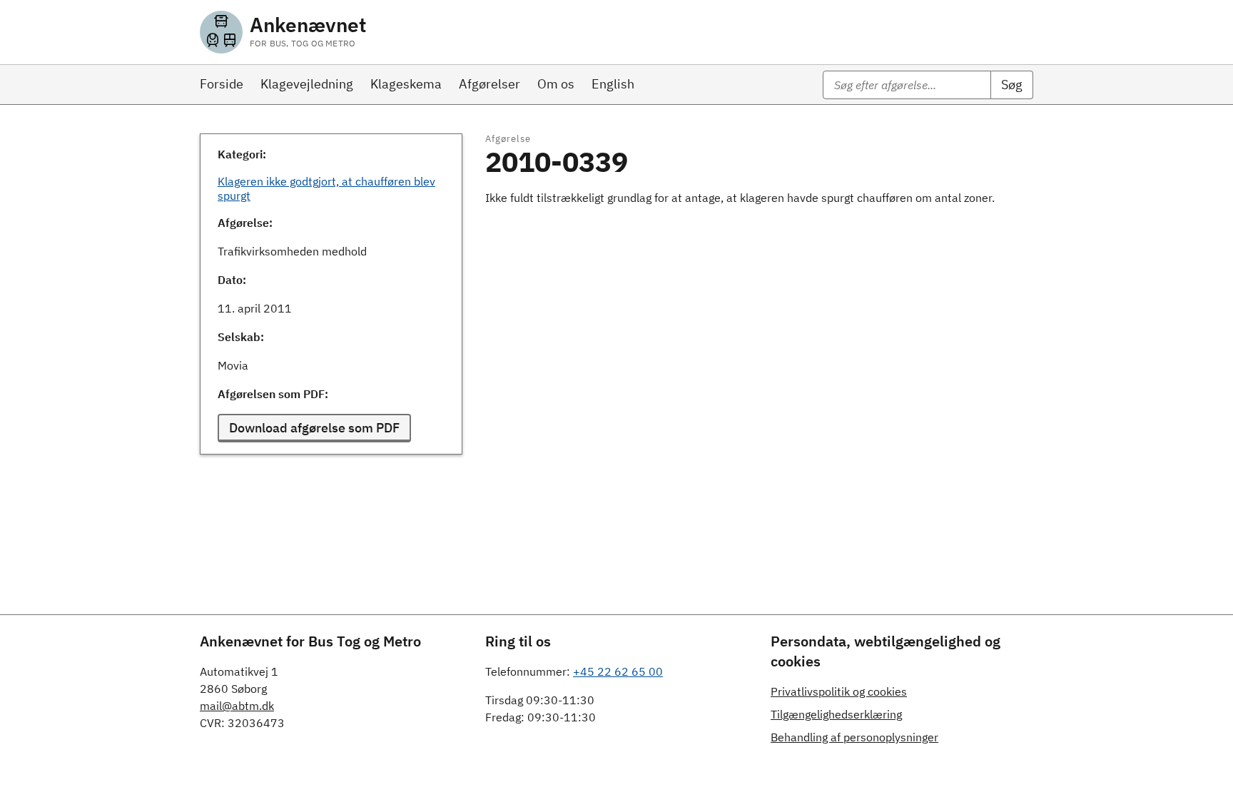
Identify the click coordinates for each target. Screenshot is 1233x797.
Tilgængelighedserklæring (836, 714)
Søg (1012, 84)
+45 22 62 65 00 (618, 671)
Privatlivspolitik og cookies (839, 691)
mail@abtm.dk (237, 706)
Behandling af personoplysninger (854, 737)
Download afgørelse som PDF (314, 428)
